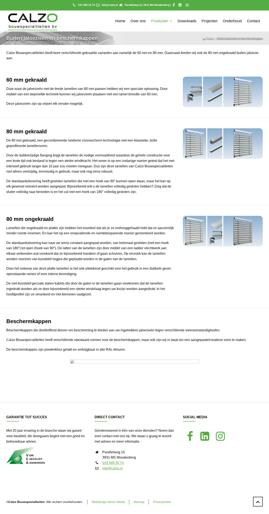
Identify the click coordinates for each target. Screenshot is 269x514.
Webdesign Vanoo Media (108, 502)
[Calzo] (32, 20)
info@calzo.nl (110, 5)
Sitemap (138, 502)
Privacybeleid (162, 502)
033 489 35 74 (86, 5)
